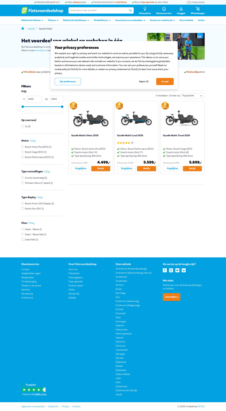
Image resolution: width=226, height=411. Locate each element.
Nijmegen (120, 354)
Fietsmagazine (75, 277)
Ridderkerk (121, 362)
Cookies (76, 406)
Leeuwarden (122, 349)
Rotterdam (121, 370)
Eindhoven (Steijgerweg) (128, 305)
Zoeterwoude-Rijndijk (126, 390)
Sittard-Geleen (123, 374)
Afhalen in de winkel (31, 285)
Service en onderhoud (161, 20)
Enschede (120, 313)
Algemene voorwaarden (33, 406)
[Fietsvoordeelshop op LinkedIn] (184, 270)
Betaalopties (27, 277)
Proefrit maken (75, 285)
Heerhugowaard (124, 333)
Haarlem (120, 325)
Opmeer (120, 358)
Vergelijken (80, 168)
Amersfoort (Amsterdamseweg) (131, 268)
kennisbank (40, 50)
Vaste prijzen (76, 2)
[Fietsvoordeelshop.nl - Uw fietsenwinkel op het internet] (42, 10)
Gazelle (31, 28)
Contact (25, 269)
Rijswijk (119, 366)
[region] (114, 65)
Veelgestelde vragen (31, 273)
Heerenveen (122, 329)
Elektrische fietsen (31, 20)
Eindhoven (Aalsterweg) (127, 301)
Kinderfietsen (101, 20)
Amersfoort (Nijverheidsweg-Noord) (133, 272)
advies (196, 72)
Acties (201, 20)
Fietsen (52, 20)
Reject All (143, 81)
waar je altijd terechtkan (41, 72)
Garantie (25, 289)
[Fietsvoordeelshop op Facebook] (165, 270)
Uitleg (33, 141)
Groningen (121, 321)
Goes (118, 317)
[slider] (22, 106)
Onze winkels (186, 20)
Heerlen (119, 337)
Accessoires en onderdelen (129, 20)
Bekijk (100, 168)
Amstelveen (121, 276)
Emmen (119, 309)
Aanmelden (171, 296)
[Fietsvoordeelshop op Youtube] (177, 270)
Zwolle (119, 394)
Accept (165, 81)
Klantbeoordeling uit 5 (48, 2)
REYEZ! (201, 406)
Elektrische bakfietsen (74, 20)
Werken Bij (73, 293)
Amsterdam (121, 281)
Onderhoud (27, 297)
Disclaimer (53, 406)
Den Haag (120, 293)
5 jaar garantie (75, 281)
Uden (118, 378)
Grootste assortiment (110, 2)
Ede (117, 297)
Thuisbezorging (28, 281)
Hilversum (121, 345)
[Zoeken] (130, 10)
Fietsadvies (73, 273)
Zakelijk (72, 297)
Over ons (72, 269)
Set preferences (68, 81)
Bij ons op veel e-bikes (151, 2)
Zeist (118, 382)
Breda (119, 289)
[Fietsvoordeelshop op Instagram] (171, 270)
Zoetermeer (121, 386)
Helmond (120, 341)
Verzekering (27, 293)
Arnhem (120, 285)
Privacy (65, 406)
